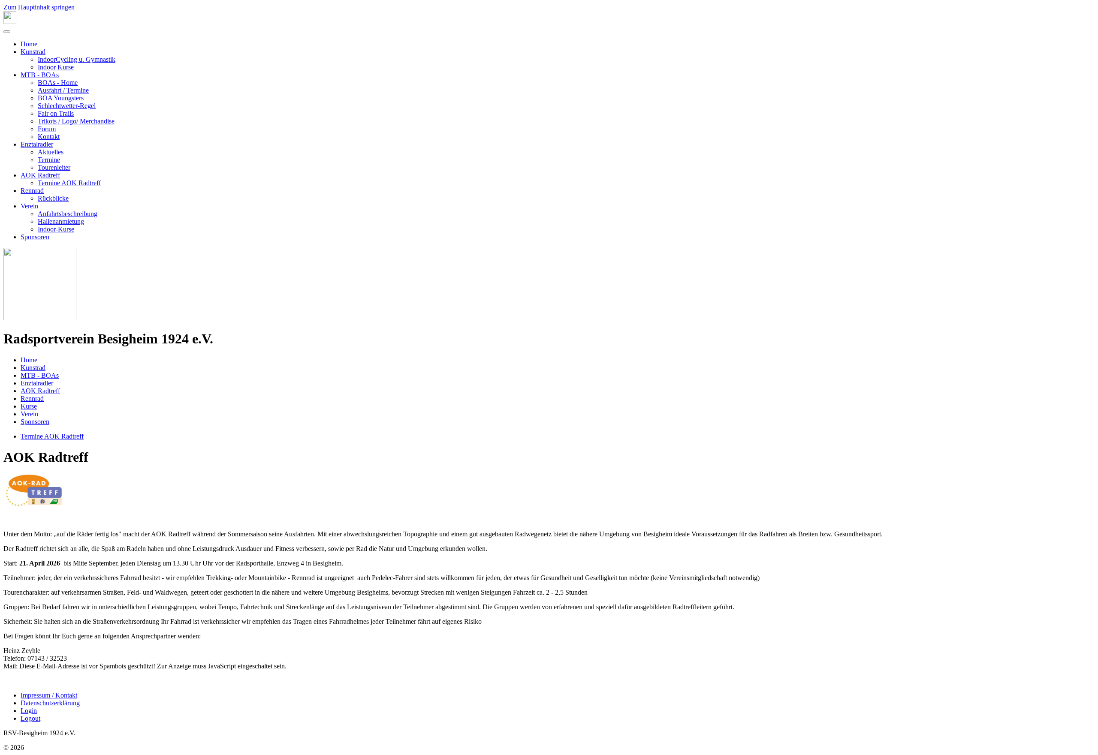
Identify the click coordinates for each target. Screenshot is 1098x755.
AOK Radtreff (40, 175)
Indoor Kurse (56, 67)
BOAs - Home (58, 82)
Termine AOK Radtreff (69, 182)
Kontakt (49, 136)
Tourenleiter (54, 167)
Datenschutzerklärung (50, 703)
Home (29, 44)
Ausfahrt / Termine (63, 90)
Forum (47, 128)
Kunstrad (33, 51)
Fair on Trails (56, 113)
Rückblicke (53, 198)
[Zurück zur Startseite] (9, 21)
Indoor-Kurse (56, 229)
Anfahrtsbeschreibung (67, 213)
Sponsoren (35, 237)
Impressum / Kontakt (49, 695)
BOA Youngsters (61, 98)
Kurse (29, 406)
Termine (49, 159)
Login (29, 710)
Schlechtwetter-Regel (67, 105)
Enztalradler (37, 144)
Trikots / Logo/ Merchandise (76, 121)
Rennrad (32, 190)
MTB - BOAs (40, 74)
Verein (29, 206)
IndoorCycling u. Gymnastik (76, 59)
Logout (30, 718)
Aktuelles (50, 152)
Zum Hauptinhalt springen (39, 7)
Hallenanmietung (61, 221)
